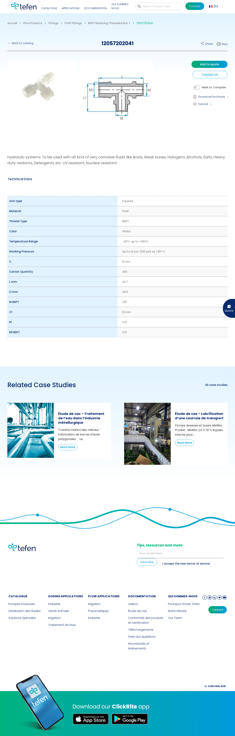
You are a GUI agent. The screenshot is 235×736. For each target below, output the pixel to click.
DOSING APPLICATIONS (65, 596)
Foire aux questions (142, 637)
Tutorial (203, 104)
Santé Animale (58, 611)
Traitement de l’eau (62, 625)
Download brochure (211, 97)
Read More (67, 447)
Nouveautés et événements (138, 645)
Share (209, 44)
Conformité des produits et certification (145, 620)
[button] (215, 6)
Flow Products (32, 23)
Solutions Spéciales (22, 618)
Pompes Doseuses (21, 604)
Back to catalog (22, 43)
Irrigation (54, 618)
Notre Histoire (177, 611)
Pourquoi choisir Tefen (184, 604)
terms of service (198, 564)
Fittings (53, 23)
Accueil (12, 23)
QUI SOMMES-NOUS (120, 6)
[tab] (20, 179)
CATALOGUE (49, 8)
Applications (71, 8)
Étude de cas (137, 611)
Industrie (54, 604)
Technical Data (20, 179)
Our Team (175, 618)
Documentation (95, 8)
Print (225, 44)
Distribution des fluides (24, 611)
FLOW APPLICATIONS (104, 596)
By (215, 686)
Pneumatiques (98, 611)
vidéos (133, 604)
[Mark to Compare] (196, 87)
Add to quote (209, 64)
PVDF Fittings (73, 23)
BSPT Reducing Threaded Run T (109, 23)
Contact (194, 6)
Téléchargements (140, 630)
